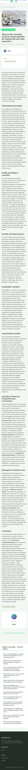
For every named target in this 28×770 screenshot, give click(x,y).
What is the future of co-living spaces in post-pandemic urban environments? (13, 681)
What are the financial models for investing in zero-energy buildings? (12, 722)
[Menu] (16, 1)
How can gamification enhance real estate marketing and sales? (12, 697)
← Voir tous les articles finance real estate (13, 633)
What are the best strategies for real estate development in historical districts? (12, 662)
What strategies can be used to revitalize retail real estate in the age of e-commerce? (13, 675)
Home (2, 750)
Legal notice (4, 758)
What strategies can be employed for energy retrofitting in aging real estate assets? (13, 710)
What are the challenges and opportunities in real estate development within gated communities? (14, 687)
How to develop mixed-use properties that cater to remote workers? (13, 692)
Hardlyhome (5, 737)
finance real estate (10, 7)
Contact (3, 760)
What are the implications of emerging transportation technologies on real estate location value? (13, 655)
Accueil (3, 7)
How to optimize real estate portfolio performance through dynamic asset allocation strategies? (12, 703)
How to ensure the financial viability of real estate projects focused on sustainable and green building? (13, 668)
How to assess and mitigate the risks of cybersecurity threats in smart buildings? (13, 716)
